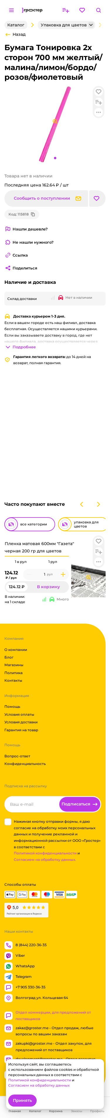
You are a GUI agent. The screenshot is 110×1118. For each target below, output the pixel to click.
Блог (8, 657)
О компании (15, 649)
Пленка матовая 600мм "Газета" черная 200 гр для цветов (39, 547)
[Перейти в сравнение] (66, 10)
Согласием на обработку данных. (45, 859)
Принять (22, 1100)
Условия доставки (21, 722)
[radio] (21, 556)
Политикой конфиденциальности (45, 853)
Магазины (13, 665)
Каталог (15, 25)
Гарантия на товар (21, 730)
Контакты (13, 680)
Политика (13, 673)
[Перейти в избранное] (82, 10)
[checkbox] (7, 822)
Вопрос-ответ (17, 756)
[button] (98, 541)
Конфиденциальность (25, 763)
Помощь (12, 707)
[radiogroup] (37, 562)
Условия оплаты (19, 714)
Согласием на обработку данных (39, 1085)
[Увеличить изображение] (89, 577)
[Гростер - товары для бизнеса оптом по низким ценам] (32, 10)
